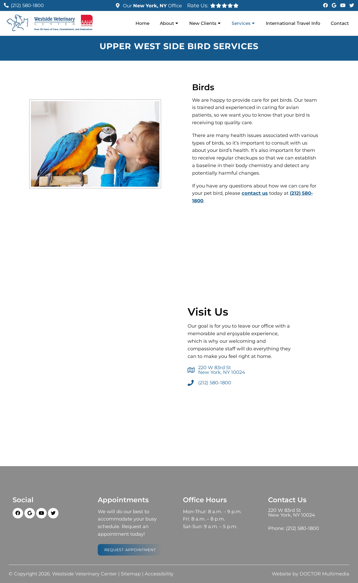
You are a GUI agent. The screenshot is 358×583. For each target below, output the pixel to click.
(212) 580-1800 (27, 5)
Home (142, 23)
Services (241, 23)
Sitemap (131, 573)
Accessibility (159, 573)
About (167, 23)
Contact (340, 23)
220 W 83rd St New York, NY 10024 (221, 370)
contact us (255, 193)
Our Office (152, 6)
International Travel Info (293, 23)
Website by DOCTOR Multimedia (310, 573)
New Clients (202, 23)
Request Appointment (130, 549)
